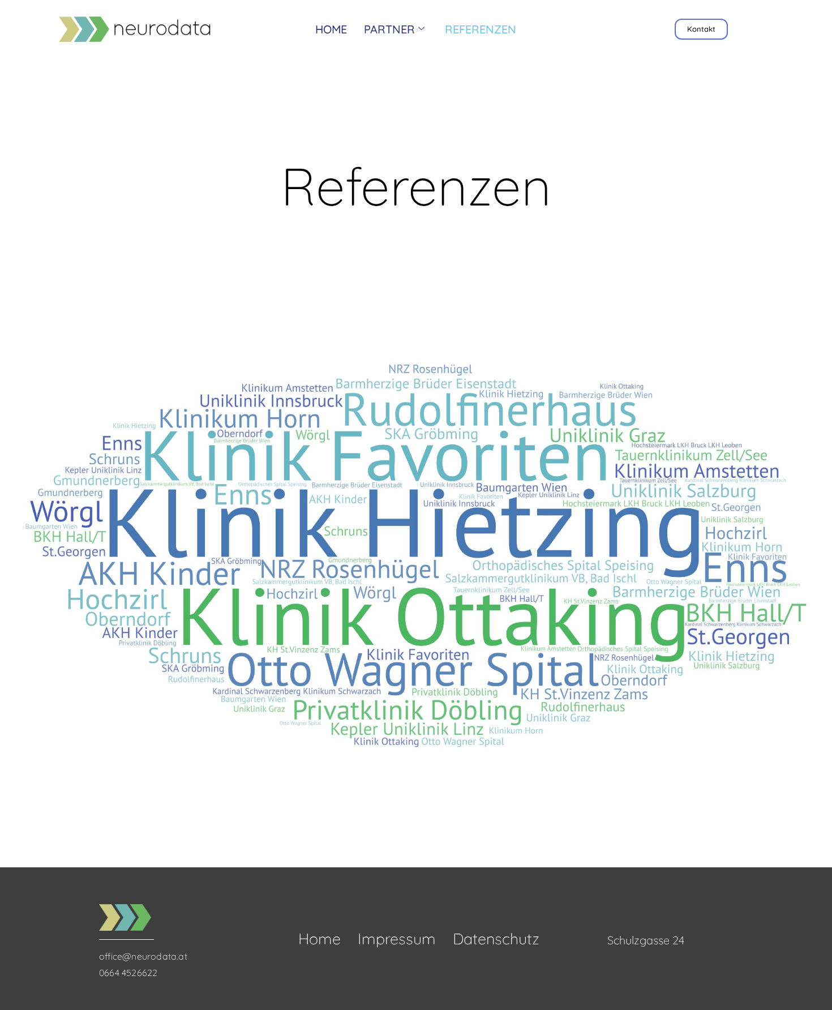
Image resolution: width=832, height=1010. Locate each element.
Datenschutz (496, 938)
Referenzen (480, 29)
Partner (389, 29)
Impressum (397, 938)
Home (331, 29)
